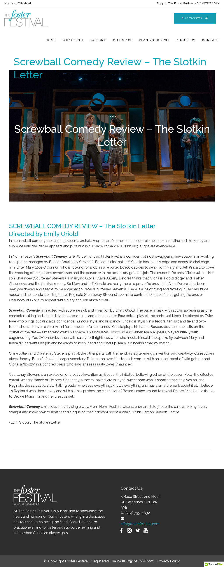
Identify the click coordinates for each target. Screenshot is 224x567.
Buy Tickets (192, 18)
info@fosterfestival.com (140, 524)
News (112, 116)
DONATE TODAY (208, 3)
